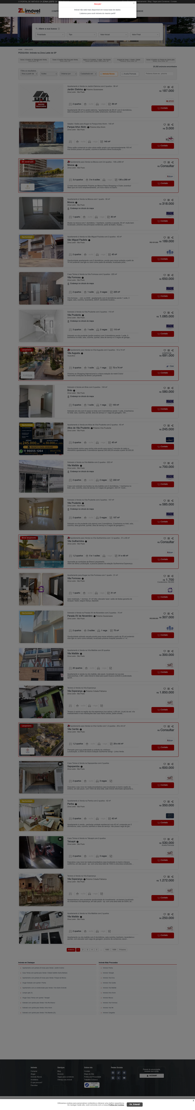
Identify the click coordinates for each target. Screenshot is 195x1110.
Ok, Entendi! (134, 1104)
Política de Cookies (116, 1105)
